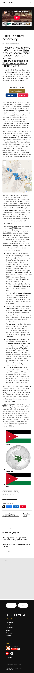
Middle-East (13, 43)
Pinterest (23, 506)
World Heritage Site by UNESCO (14, 65)
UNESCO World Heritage (9, 495)
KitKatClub (6, 551)
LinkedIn (16, 506)
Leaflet (28, 191)
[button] (26, 177)
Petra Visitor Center (16, 91)
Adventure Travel (7, 491)
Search (23, 605)
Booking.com (11, 95)
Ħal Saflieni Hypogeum (10, 533)
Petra (18, 43)
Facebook (9, 506)
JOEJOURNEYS (7, 3)
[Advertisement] (17, 579)
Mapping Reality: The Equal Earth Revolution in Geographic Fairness (14, 538)
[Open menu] (31, 3)
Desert (16, 491)
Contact (9, 657)
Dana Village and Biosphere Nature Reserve (10, 515)
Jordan (7, 43)
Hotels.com (22, 95)
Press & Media (10, 668)
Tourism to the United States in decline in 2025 (16, 545)
